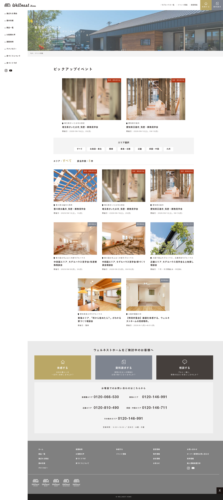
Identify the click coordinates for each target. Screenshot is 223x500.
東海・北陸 (125, 149)
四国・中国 (154, 149)
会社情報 (156, 459)
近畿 (140, 149)
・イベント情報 (181, 5)
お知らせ (156, 463)
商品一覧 (41, 454)
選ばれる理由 (43, 459)
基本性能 (41, 463)
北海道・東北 (96, 149)
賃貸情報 (156, 449)
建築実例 (79, 449)
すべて (79, 149)
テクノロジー (43, 468)
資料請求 (217, 7)
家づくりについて (82, 463)
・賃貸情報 (193, 5)
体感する (206, 7)
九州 (169, 149)
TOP (31, 53)
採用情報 (190, 459)
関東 (111, 149)
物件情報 (156, 454)
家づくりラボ (81, 459)
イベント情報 (39, 53)
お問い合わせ (192, 449)
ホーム (40, 449)
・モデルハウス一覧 (167, 5)
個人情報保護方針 (194, 463)
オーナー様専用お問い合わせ (198, 454)
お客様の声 (80, 454)
